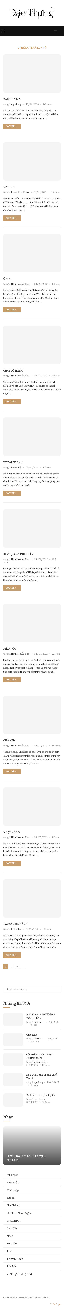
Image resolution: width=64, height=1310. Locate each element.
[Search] (60, 31)
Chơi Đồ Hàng (13, 370)
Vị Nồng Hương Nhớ (19, 1274)
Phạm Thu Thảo (20, 192)
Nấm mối (9, 187)
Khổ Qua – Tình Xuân (18, 554)
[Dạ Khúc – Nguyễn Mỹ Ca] (13, 1100)
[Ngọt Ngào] (32, 806)
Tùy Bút (11, 1266)
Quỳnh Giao (39, 1099)
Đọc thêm (11, 126)
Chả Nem (9, 740)
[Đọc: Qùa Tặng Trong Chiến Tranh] (13, 1079)
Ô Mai (7, 278)
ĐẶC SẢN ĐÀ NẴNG (15, 924)
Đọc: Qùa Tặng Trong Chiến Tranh (42, 1076)
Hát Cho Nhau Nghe (19, 1213)
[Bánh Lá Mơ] (32, 73)
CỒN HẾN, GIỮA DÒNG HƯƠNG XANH (39, 1056)
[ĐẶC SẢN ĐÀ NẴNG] (32, 898)
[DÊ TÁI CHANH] (32, 436)
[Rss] (51, 31)
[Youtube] (44, 31)
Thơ (9, 1251)
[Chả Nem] (32, 715)
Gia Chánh (13, 1205)
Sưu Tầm (12, 1243)
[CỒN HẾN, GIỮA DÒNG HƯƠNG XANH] (13, 1059)
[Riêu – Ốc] (32, 623)
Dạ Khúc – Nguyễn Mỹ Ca (40, 1095)
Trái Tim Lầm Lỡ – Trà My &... (27, 1156)
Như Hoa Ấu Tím (20, 283)
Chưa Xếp (13, 1190)
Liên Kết (12, 1228)
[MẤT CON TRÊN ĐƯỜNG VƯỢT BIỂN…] (13, 1019)
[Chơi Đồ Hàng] (32, 345)
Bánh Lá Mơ (12, 99)
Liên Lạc (55, 1304)
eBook (10, 1197)
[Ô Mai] (32, 253)
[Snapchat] (48, 31)
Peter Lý (16, 467)
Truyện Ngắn (15, 1258)
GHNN (37, 1038)
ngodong (16, 104)
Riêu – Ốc (9, 648)
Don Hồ (38, 1022)
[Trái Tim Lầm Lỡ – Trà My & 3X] (32, 1145)
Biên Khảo (13, 1182)
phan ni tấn (39, 1062)
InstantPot (14, 1220)
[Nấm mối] (32, 161)
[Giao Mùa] (13, 1039)
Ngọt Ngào (11, 832)
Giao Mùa (31, 1034)
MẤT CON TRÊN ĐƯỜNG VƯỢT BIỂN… (40, 1016)
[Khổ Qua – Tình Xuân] (32, 528)
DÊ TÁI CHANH (13, 462)
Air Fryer (12, 1174)
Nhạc (10, 1235)
